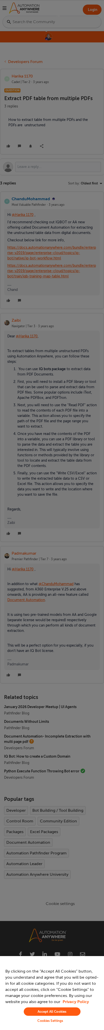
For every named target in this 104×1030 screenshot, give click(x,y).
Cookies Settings (50, 1021)
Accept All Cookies (52, 1011)
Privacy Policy (76, 1002)
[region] (52, 993)
